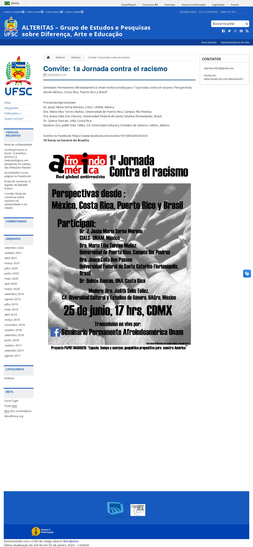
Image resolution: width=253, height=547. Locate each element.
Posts (11, 406)
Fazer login (11, 400)
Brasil (15, 3)
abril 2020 (11, 283)
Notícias (9, 378)
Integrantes (12, 108)
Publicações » (13, 113)
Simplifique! (128, 4)
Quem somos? (14, 118)
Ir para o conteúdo (14, 12)
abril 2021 (11, 258)
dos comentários (18, 411)
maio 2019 (11, 309)
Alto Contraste (208, 11)
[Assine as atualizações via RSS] (247, 31)
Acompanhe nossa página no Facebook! (18, 174)
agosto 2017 (13, 355)
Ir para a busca (53, 12)
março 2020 (12, 289)
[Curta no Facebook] (223, 31)
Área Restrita (209, 42)
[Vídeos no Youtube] (235, 31)
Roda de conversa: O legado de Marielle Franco (18, 184)
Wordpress (71, 541)
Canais (235, 4)
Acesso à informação (194, 4)
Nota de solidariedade (18, 144)
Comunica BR (150, 4)
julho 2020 (11, 268)
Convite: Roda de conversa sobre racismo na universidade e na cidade (16, 201)
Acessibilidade (188, 11)
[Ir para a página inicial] (47, 58)
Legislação (218, 4)
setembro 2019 (14, 294)
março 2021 (12, 263)
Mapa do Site (228, 11)
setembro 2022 (14, 247)
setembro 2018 (14, 335)
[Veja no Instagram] (241, 31)
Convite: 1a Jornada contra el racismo (109, 57)
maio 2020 (11, 278)
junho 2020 (12, 273)
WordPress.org (14, 416)
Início (8, 102)
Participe (169, 4)
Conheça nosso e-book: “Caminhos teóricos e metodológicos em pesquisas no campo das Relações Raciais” (18, 158)
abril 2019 (11, 314)
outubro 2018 (13, 330)
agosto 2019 (13, 299)
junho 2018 (12, 340)
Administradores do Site (235, 42)
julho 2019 (11, 304)
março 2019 (12, 319)
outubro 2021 (13, 253)
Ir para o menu (34, 12)
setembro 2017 (14, 350)
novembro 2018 (15, 325)
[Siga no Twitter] (229, 31)
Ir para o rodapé (74, 12)
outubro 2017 (13, 345)
